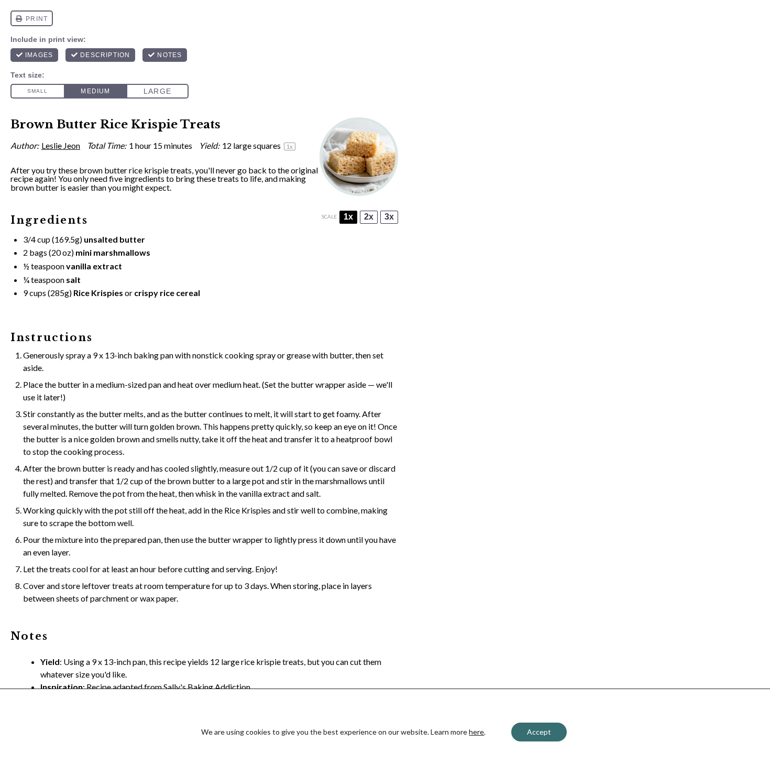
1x (348, 216)
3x (389, 216)
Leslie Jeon (60, 145)
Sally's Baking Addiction (206, 687)
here (476, 731)
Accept (539, 731)
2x (368, 216)
